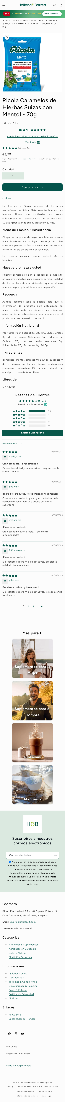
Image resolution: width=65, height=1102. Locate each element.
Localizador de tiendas (18, 1053)
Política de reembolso (26, 1086)
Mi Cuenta (15, 1014)
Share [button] (8, 198)
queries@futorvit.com (23, 921)
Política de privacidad (48, 1086)
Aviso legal (46, 1096)
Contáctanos (16, 977)
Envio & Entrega (18, 990)
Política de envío (44, 1091)
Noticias (14, 998)
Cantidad (8, 169)
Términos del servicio (25, 1091)
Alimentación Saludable (22, 948)
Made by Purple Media (18, 1065)
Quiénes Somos (18, 973)
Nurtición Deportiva (20, 957)
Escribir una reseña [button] (32, 432)
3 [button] (33, 606)
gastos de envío (29, 159)
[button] (54, 4)
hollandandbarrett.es (30, 1082)
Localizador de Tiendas (22, 1018)
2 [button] (28, 606)
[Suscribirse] (55, 855)
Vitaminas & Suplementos (24, 944)
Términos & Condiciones (23, 981)
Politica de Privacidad (21, 994)
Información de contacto (28, 1096)
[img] (9, 452)
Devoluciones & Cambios (23, 985)
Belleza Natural (17, 953)
